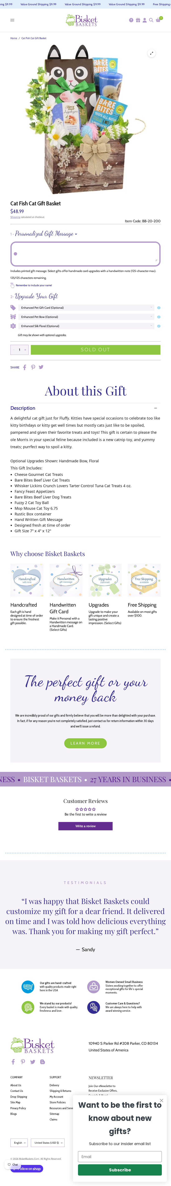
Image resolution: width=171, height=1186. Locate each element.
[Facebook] (15, 1061)
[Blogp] (44, 1061)
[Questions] (131, 20)
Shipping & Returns (60, 1091)
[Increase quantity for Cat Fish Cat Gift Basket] (25, 350)
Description (22, 408)
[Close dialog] (161, 1100)
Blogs (13, 1114)
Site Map (15, 1102)
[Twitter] (34, 1061)
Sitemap (54, 1114)
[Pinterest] (24, 1061)
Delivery (54, 1085)
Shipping (15, 217)
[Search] (151, 20)
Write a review (85, 826)
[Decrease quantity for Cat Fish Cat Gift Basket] (14, 350)
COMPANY (16, 1077)
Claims (53, 1119)
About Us (15, 1085)
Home (13, 38)
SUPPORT (55, 1077)
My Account (56, 1097)
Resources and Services (63, 1108)
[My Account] (144, 20)
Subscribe (120, 1170)
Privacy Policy (18, 1108)
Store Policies (58, 1102)
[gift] (138, 20)
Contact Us (16, 1091)
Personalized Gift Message (41, 233)
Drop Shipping (18, 1097)
